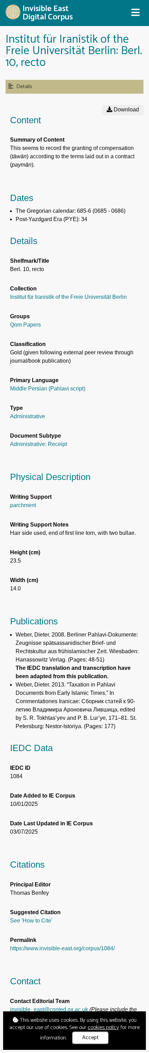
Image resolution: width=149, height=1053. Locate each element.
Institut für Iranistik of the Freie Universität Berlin (68, 297)
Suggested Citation (35, 912)
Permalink (23, 940)
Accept (90, 1037)
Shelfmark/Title (29, 261)
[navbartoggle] (135, 13)
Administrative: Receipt (38, 444)
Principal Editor (30, 884)
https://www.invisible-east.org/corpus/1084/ (62, 948)
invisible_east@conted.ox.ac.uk (49, 1009)
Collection (23, 289)
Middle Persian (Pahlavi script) (47, 388)
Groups (20, 316)
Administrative (27, 416)
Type (16, 408)
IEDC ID (20, 768)
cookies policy (103, 1027)
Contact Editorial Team (40, 1001)
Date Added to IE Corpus (42, 796)
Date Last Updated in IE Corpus (51, 823)
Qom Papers (25, 325)
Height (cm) (25, 552)
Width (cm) (24, 580)
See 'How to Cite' (31, 921)
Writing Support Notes (39, 525)
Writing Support (31, 497)
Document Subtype (35, 436)
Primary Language (34, 380)
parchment (23, 505)
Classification (28, 344)
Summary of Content (37, 140)
